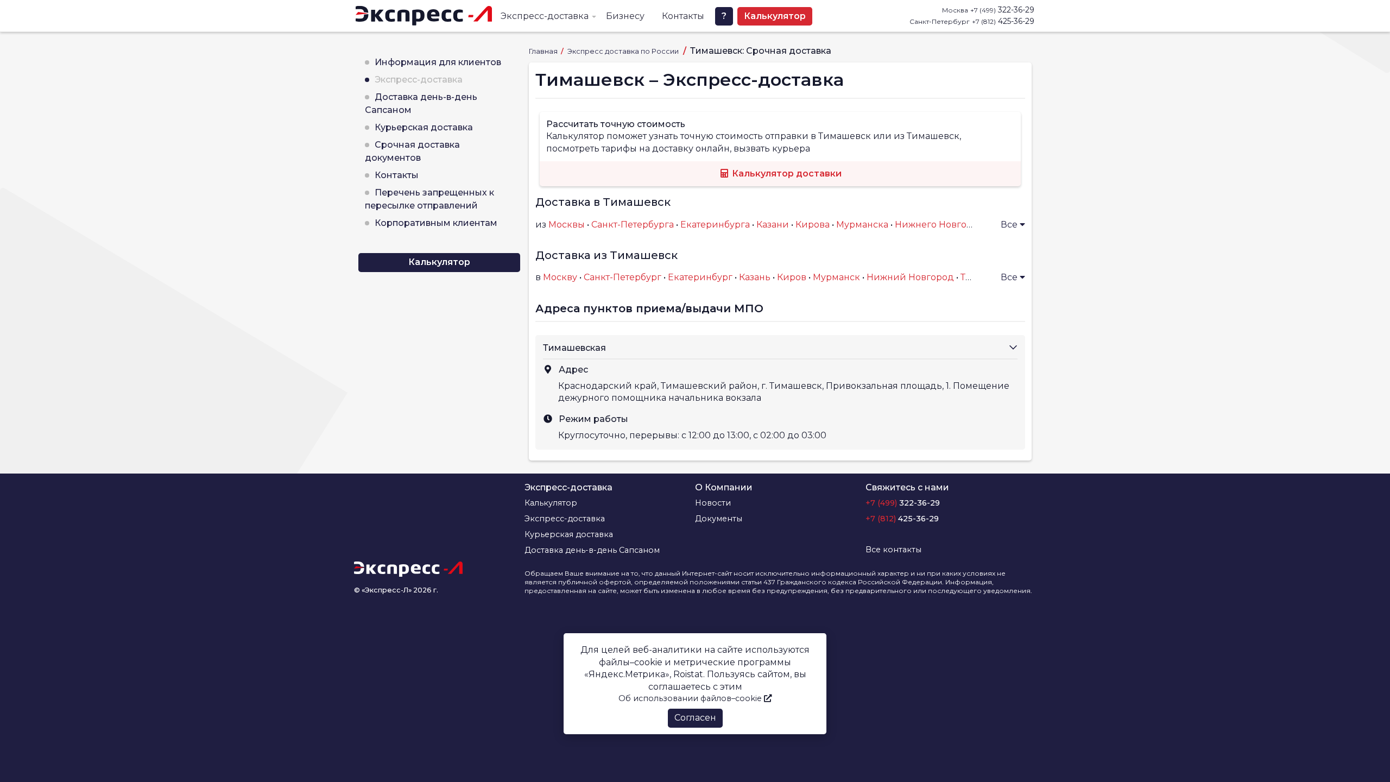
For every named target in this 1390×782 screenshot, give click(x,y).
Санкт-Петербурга (632, 224)
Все (1010, 224)
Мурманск (836, 277)
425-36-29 (1003, 21)
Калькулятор (775, 16)
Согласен (695, 717)
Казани (772, 224)
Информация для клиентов (438, 62)
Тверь (974, 277)
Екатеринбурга (715, 224)
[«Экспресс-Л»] (424, 16)
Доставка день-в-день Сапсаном (592, 550)
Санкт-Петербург (622, 277)
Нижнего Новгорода (942, 224)
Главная (544, 51)
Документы (718, 519)
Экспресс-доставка (545, 16)
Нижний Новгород (910, 277)
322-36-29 (1002, 10)
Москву (560, 277)
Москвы (566, 224)
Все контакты (893, 549)
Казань (754, 277)
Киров (791, 277)
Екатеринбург (700, 277)
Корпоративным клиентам (436, 223)
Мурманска (862, 224)
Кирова (812, 224)
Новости (713, 503)
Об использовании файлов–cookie (691, 698)
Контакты (683, 16)
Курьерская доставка (424, 127)
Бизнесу (625, 16)
